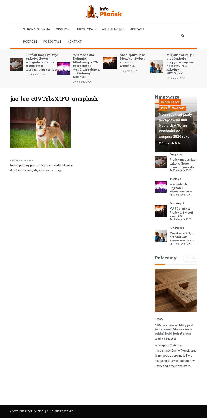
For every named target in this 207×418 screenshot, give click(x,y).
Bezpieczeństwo (170, 102)
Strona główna (36, 29)
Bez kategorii (177, 203)
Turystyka (84, 29)
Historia (137, 29)
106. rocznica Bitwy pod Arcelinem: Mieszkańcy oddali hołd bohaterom (174, 329)
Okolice (62, 29)
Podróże (30, 41)
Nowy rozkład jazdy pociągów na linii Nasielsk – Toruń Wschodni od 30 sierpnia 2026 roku (175, 125)
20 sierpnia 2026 (182, 170)
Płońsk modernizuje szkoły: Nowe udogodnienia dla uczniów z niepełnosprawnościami (45, 62)
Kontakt (75, 41)
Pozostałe (52, 41)
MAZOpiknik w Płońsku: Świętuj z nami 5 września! (133, 60)
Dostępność (176, 154)
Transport (178, 108)
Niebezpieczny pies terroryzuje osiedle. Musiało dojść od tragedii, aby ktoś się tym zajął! (41, 167)
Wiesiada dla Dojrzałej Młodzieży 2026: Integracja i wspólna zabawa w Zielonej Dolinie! (86, 66)
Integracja (175, 178)
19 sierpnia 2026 (182, 219)
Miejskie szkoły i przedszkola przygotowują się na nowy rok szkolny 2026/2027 (180, 64)
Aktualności (113, 29)
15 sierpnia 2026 (167, 338)
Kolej (164, 108)
